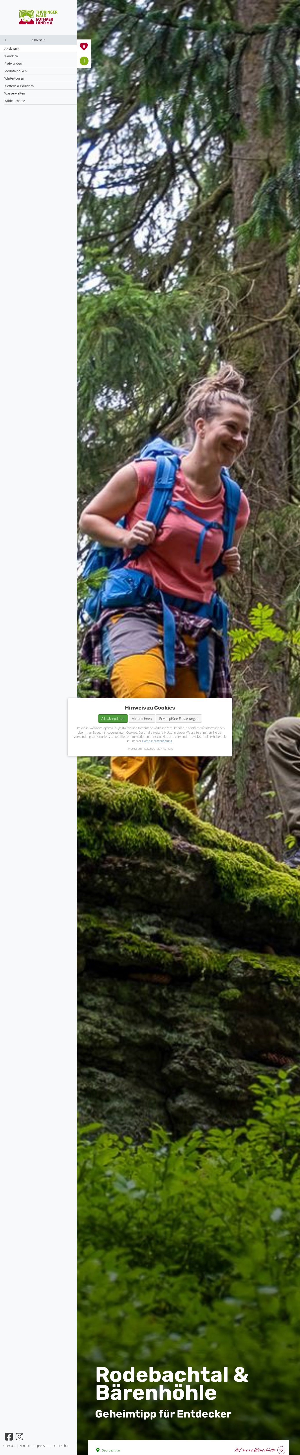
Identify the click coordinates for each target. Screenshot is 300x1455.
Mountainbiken (15, 71)
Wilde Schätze (14, 101)
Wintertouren (14, 78)
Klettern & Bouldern (19, 86)
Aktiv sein (12, 48)
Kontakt (168, 749)
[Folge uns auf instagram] (20, 1436)
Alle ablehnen (142, 718)
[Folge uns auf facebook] (9, 1436)
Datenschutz (152, 749)
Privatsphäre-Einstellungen (179, 718)
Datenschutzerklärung (157, 741)
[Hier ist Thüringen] (38, 23)
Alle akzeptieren (113, 718)
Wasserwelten (14, 93)
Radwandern (13, 63)
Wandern (11, 56)
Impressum (134, 749)
